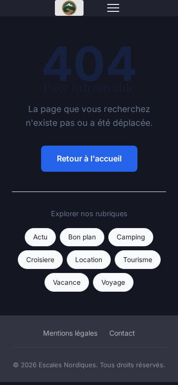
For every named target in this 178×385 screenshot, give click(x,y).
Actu (40, 237)
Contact (122, 333)
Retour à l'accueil (89, 158)
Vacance (67, 282)
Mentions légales (70, 333)
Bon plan (82, 237)
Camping (131, 237)
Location (88, 260)
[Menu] (113, 8)
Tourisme (137, 260)
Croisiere (40, 260)
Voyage (113, 282)
